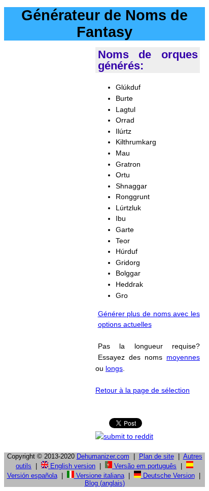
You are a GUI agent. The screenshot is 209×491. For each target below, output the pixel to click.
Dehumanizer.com (103, 456)
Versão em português (144, 466)
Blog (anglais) (105, 483)
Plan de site (156, 456)
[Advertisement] (82, 154)
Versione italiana (99, 475)
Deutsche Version (168, 475)
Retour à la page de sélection (142, 390)
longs (114, 368)
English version (71, 466)
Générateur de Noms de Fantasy (104, 23)
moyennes (183, 357)
